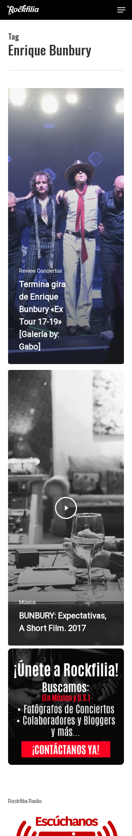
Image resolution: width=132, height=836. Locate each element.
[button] (121, 10)
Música (27, 602)
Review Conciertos (40, 271)
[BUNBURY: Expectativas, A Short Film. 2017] (66, 508)
